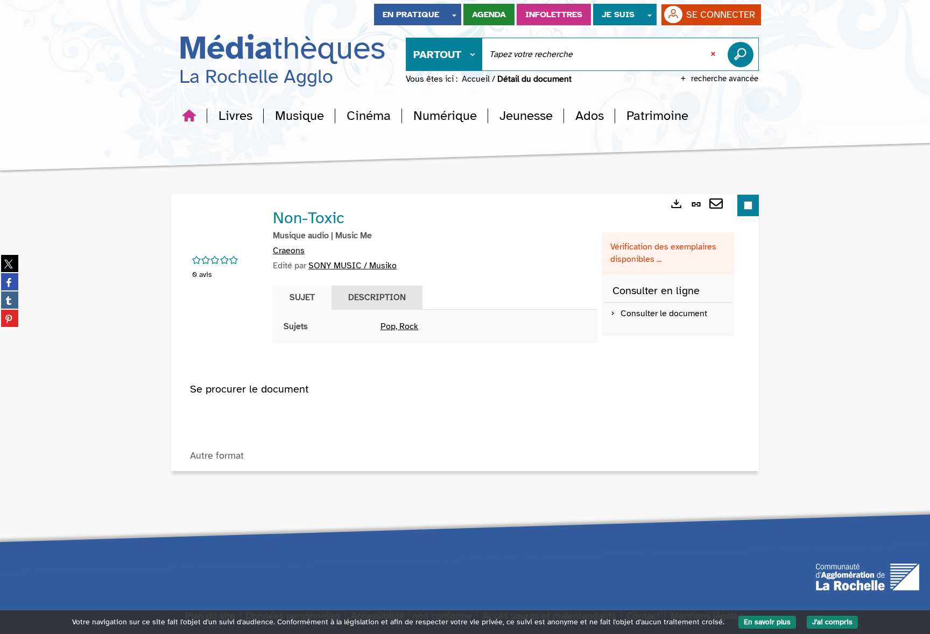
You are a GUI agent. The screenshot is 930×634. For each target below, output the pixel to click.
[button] (235, 115)
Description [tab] (377, 297)
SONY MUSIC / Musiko (352, 265)
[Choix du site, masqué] (454, 14)
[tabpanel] (435, 326)
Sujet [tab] (302, 297)
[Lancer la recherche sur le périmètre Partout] (742, 54)
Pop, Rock (399, 326)
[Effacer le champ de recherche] (714, 54)
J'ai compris (832, 621)
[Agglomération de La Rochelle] (867, 576)
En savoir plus (767, 621)
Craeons (289, 250)
